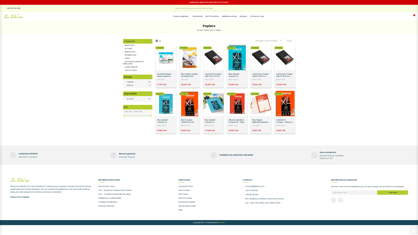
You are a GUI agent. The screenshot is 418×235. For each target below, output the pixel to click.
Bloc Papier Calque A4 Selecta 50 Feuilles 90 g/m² (189, 76)
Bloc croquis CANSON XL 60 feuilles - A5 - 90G (189, 122)
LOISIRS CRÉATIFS (131, 67)
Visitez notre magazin (19, 197)
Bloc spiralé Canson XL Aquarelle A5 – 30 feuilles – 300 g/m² (165, 123)
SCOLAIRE (160, 79)
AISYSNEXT (221, 223)
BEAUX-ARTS (209, 79)
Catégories (129, 41)
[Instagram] (413, 8)
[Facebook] (409, 8)
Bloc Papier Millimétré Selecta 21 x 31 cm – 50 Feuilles (260, 123)
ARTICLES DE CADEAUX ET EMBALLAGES (133, 62)
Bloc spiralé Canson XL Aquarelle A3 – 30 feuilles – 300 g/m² (213, 123)
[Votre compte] (408, 16)
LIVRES (127, 58)
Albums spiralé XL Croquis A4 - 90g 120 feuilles (236, 122)
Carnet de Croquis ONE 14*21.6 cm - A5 (284, 76)
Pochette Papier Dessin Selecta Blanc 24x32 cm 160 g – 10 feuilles (164, 77)
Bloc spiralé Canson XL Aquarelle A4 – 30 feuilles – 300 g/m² (237, 77)
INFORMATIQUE (130, 55)
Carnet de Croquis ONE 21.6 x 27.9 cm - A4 (213, 76)
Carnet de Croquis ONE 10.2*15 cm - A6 (260, 76)
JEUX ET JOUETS (131, 70)
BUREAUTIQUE (130, 52)
